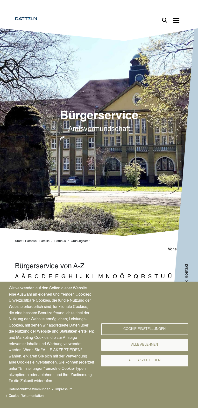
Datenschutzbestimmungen (29, 389)
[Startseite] (28, 19)
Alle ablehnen (144, 344)
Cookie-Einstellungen (144, 329)
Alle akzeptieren (144, 360)
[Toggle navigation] (176, 20)
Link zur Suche (165, 20)
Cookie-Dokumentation (26, 396)
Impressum (63, 389)
